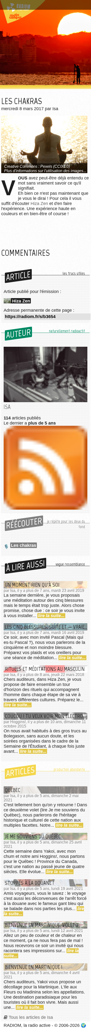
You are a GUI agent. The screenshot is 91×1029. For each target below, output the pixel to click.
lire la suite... (51, 615)
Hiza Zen (39, 203)
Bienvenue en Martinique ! (33, 967)
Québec (12, 790)
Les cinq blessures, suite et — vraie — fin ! (46, 626)
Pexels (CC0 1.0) (55, 166)
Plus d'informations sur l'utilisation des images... (45, 171)
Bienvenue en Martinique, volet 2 (41, 925)
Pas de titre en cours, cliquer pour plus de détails (44, 6)
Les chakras (23, 545)
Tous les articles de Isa (31, 1017)
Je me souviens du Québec (33, 836)
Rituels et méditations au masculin (45, 668)
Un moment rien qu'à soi (32, 584)
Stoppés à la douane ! (29, 882)
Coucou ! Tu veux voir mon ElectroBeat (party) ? (46, 716)
